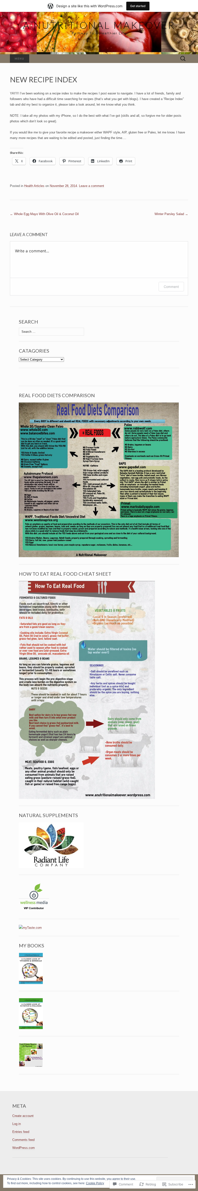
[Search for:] (183, 59)
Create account (23, 1116)
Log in (16, 1124)
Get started (138, 6)
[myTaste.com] (30, 927)
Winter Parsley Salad (171, 214)
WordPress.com (23, 1148)
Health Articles (34, 186)
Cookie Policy (95, 1183)
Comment (171, 287)
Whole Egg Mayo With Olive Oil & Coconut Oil (44, 214)
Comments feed (23, 1140)
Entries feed (20, 1132)
